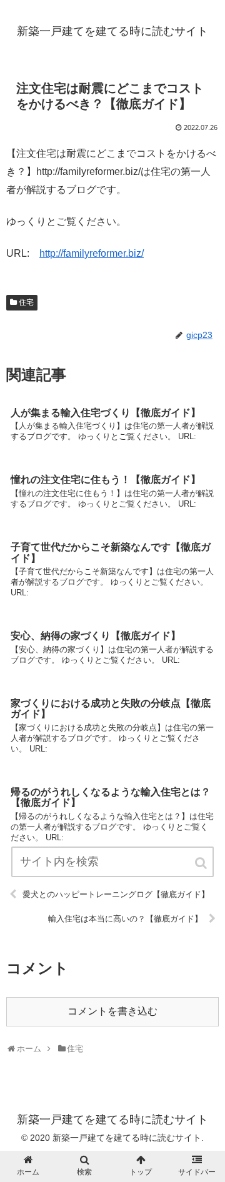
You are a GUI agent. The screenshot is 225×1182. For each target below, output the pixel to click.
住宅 (26, 302)
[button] (202, 863)
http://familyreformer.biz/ (91, 253)
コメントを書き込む (113, 1011)
